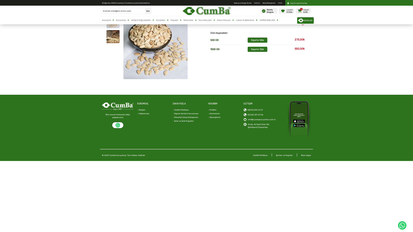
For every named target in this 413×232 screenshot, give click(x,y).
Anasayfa (106, 20)
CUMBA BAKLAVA (267, 20)
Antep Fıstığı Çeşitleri (141, 20)
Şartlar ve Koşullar (284, 155)
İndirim (257, 3)
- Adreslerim (214, 113)
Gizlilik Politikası (260, 155)
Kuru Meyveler (205, 20)
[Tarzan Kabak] (113, 37)
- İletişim (141, 110)
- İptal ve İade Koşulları (183, 121)
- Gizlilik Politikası (181, 110)
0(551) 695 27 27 (255, 110)
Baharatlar (188, 20)
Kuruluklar (160, 20)
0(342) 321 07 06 (255, 115)
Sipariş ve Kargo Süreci (243, 3)
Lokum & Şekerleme (245, 20)
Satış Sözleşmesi (269, 3)
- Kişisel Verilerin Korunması (185, 113)
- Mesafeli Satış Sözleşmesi (185, 117)
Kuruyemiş (121, 20)
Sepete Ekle (257, 40)
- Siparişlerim (214, 117)
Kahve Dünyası (224, 20)
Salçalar (174, 20)
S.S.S (280, 3)
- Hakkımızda (143, 113)
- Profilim (212, 110)
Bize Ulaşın (306, 155)
